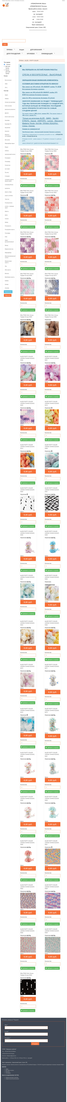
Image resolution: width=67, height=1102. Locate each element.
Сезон (6, 76)
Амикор (7, 98)
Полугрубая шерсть (10, 229)
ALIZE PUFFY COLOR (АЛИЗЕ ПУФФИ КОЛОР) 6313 (52, 403)
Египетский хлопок (9, 116)
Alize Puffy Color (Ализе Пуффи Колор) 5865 (27, 191)
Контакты (22, 0)
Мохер (6, 245)
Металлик (7, 139)
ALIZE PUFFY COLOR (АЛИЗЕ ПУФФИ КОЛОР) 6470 (27, 666)
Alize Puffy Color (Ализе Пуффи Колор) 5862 (27, 150)
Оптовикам (17, 0)
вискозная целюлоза (10, 109)
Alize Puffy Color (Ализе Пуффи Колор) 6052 (27, 274)
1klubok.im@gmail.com (11, 1055)
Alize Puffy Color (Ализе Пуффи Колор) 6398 (51, 316)
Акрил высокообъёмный (9, 240)
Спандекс (7, 176)
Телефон (8, 1038)
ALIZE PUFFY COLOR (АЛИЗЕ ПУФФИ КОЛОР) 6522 (27, 886)
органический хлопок (10, 154)
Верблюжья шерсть (9, 277)
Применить (8, 292)
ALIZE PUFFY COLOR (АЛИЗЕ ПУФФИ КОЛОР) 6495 (27, 842)
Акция (21, 49)
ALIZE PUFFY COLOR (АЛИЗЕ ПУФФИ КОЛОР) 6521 (52, 842)
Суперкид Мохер (9, 184)
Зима (6, 83)
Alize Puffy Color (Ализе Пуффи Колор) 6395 (27, 316)
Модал (6, 147)
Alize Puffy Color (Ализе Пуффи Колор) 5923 (27, 233)
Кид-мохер (7, 127)
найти (5, 44)
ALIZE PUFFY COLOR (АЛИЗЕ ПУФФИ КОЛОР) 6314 (27, 446)
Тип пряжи (7, 62)
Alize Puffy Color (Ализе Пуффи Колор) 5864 (51, 150)
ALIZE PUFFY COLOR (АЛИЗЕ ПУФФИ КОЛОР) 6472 (27, 710)
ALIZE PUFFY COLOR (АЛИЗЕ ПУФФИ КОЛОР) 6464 (52, 623)
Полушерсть (8, 226)
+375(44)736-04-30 (31, 136)
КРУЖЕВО (29, 53)
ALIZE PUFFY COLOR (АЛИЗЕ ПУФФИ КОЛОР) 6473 (52, 710)
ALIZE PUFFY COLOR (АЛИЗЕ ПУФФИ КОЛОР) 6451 (52, 489)
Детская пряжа (8, 67)
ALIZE (26, 60)
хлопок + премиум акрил (9, 206)
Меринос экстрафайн (8, 135)
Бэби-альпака (8, 105)
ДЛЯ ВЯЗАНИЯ (34, 49)
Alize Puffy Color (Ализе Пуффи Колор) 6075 (51, 274)
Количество (23, 178)
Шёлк (6, 215)
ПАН (6, 236)
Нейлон (7, 150)
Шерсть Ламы (8, 192)
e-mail (7, 1031)
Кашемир (7, 120)
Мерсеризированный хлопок (10, 256)
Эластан (7, 199)
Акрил (6, 95)
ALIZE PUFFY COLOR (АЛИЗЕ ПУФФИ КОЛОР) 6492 (27, 798)
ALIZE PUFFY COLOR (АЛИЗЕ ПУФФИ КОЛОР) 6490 (27, 754)
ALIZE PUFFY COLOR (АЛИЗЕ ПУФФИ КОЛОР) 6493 (52, 798)
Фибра (6, 222)
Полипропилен (8, 202)
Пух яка (7, 172)
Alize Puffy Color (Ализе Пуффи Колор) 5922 (51, 191)
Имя (6, 1025)
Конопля (7, 131)
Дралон (7, 113)
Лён (6, 266)
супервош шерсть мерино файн (9, 180)
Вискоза (7, 273)
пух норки (7, 169)
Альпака (7, 288)
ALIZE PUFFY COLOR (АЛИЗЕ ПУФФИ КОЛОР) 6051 (52, 358)
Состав (6, 90)
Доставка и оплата (10, 0)
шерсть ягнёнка (9, 195)
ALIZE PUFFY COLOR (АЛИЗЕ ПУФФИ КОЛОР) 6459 (52, 533)
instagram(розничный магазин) (12, 1078)
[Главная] (6, 4)
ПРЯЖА (7, 49)
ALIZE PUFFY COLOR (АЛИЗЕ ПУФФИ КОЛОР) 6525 (52, 886)
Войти (63, 0)
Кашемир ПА (8, 124)
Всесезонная (8, 80)
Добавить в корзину (28, 185)
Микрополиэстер (9, 249)
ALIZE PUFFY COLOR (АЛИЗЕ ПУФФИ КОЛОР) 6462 (52, 577)
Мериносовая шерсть (8, 261)
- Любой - (8, 64)
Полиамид (7, 161)
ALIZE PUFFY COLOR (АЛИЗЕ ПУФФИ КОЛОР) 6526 (27, 930)
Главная (3, 0)
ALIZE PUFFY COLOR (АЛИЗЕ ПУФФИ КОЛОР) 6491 (52, 754)
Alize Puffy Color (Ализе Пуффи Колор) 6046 (51, 233)
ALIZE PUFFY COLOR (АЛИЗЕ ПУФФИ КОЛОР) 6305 (27, 403)
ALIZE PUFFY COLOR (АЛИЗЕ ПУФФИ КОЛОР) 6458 (27, 533)
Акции (7, 1069)
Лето (6, 87)
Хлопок (6, 218)
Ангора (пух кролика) (10, 102)
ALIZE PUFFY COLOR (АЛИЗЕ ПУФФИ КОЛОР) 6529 (52, 930)
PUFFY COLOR (34, 60)
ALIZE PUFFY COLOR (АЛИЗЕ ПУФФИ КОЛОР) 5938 (27, 358)
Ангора (6, 284)
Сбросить (7, 295)
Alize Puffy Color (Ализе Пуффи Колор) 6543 (27, 974)
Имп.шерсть (8, 269)
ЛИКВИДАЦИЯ (45, 53)
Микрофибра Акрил (10, 143)
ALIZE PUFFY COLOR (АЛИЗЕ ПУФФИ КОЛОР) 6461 (27, 577)
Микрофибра (8, 252)
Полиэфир (7, 233)
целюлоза (7, 188)
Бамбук (6, 280)
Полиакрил (7, 158)
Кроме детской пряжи (8, 71)
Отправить (35, 1044)
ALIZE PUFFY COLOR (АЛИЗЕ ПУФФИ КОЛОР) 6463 (27, 623)
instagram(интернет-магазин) (12, 1077)
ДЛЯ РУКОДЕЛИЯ (11, 53)
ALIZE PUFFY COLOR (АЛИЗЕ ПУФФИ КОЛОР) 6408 (52, 446)
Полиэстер (7, 165)
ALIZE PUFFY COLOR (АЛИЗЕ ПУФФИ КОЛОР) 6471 (52, 666)
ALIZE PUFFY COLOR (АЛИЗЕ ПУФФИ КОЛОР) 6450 (27, 489)
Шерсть (7, 211)
